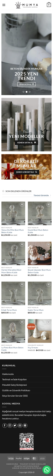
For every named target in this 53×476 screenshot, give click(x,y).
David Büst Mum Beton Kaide (38, 231)
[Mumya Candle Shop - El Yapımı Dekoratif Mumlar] (26, 5)
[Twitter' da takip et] (15, 425)
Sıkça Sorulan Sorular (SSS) (15, 395)
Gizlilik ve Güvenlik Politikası (16, 390)
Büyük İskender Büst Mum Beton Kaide (39, 271)
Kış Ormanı (33, 347)
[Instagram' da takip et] (9, 425)
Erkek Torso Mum (9, 310)
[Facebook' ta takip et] (4, 425)
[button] (4, 4)
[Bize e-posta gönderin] (20, 425)
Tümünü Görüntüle (41, 195)
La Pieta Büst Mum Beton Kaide (12, 348)
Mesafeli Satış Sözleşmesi (14, 384)
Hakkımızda (8, 374)
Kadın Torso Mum (36, 310)
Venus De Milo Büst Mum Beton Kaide (12, 231)
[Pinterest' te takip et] (25, 425)
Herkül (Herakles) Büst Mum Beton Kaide (11, 271)
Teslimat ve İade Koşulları (14, 379)
